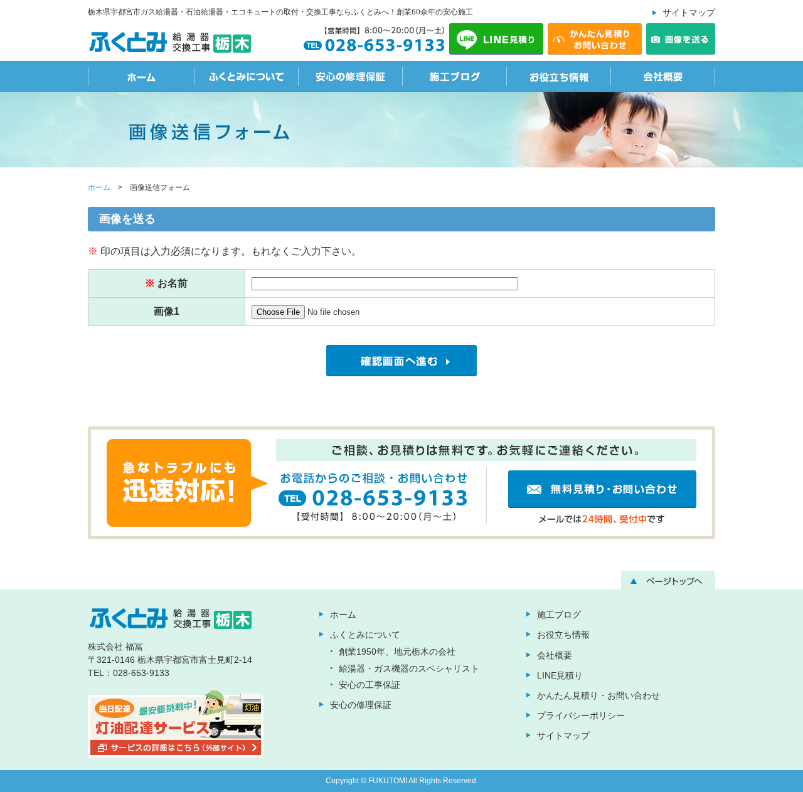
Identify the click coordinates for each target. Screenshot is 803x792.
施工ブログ (455, 76)
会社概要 (663, 76)
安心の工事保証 (369, 685)
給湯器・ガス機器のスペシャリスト (409, 668)
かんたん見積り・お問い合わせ (598, 695)
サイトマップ (688, 13)
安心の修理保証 (351, 76)
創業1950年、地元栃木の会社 (397, 652)
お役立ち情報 (559, 76)
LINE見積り (560, 675)
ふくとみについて (246, 76)
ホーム (141, 76)
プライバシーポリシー (581, 715)
